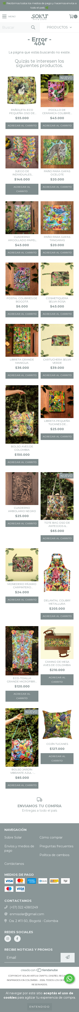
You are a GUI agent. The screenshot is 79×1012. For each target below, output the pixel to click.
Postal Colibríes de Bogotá (22, 300)
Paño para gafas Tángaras (57, 238)
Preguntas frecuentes (56, 846)
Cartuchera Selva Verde (57, 361)
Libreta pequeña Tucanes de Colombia (57, 422)
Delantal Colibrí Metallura (57, 602)
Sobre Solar (13, 837)
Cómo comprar (51, 837)
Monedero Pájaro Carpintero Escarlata (21, 585)
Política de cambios (54, 855)
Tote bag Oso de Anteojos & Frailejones (57, 524)
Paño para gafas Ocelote (57, 173)
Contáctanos (14, 864)
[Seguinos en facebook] (17, 938)
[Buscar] (33, 27)
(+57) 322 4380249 (24, 907)
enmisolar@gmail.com (27, 914)
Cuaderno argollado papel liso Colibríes (22, 238)
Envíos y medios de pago (19, 848)
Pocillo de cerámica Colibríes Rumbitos (57, 111)
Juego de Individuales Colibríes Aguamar (22, 173)
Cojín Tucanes (57, 743)
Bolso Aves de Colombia (22, 448)
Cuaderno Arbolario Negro (22, 509)
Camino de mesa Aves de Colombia (57, 663)
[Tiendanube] (39, 971)
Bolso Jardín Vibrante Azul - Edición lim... (22, 771)
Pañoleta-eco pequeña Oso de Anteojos (22, 111)
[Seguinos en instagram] (7, 938)
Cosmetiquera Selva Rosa (57, 300)
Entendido (39, 1006)
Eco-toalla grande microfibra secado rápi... (22, 679)
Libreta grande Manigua (22, 361)
